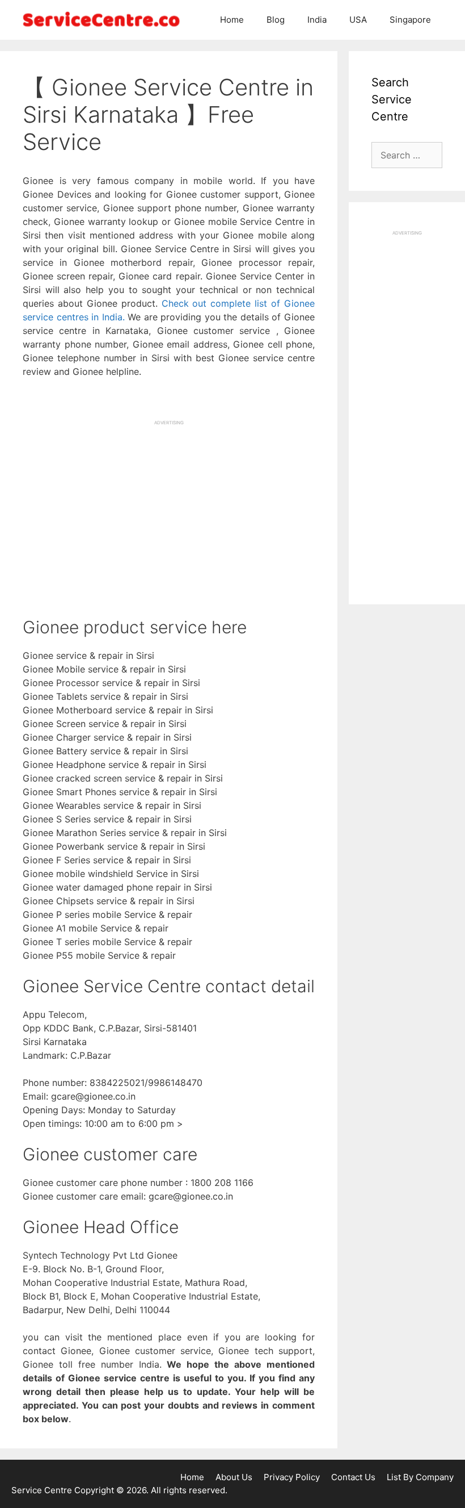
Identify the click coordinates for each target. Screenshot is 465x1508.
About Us (233, 1477)
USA (358, 19)
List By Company (420, 1477)
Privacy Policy (292, 1477)
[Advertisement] (169, 505)
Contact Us (353, 1477)
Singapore (410, 19)
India (317, 19)
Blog (276, 19)
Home (232, 19)
